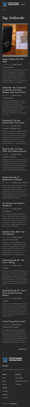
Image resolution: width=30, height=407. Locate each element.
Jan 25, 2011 (5, 183)
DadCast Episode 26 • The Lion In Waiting (13, 261)
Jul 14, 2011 (5, 95)
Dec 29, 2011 (5, 64)
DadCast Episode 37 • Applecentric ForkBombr (12, 178)
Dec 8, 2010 (5, 209)
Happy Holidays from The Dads (12, 60)
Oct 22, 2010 (5, 265)
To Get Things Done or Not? (14, 321)
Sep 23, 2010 (5, 324)
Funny (11, 98)
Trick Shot (15, 240)
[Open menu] (3, 10)
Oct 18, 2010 (5, 298)
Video (19, 128)
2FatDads (23, 4)
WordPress (14, 403)
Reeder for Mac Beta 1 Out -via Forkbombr (13, 233)
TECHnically (13, 128)
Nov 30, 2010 (6, 237)
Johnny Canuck (17, 64)
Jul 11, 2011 (5, 126)
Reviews (11, 67)
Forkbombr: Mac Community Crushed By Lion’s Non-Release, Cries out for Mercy (14, 89)
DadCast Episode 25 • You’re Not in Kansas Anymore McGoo (14, 292)
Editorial (6, 67)
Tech (10, 157)
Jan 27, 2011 (5, 154)
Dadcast (25, 183)
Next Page (23, 349)
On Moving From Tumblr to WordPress (13, 204)
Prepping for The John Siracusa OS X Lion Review (13, 121)
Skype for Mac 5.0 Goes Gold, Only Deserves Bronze (14, 150)
